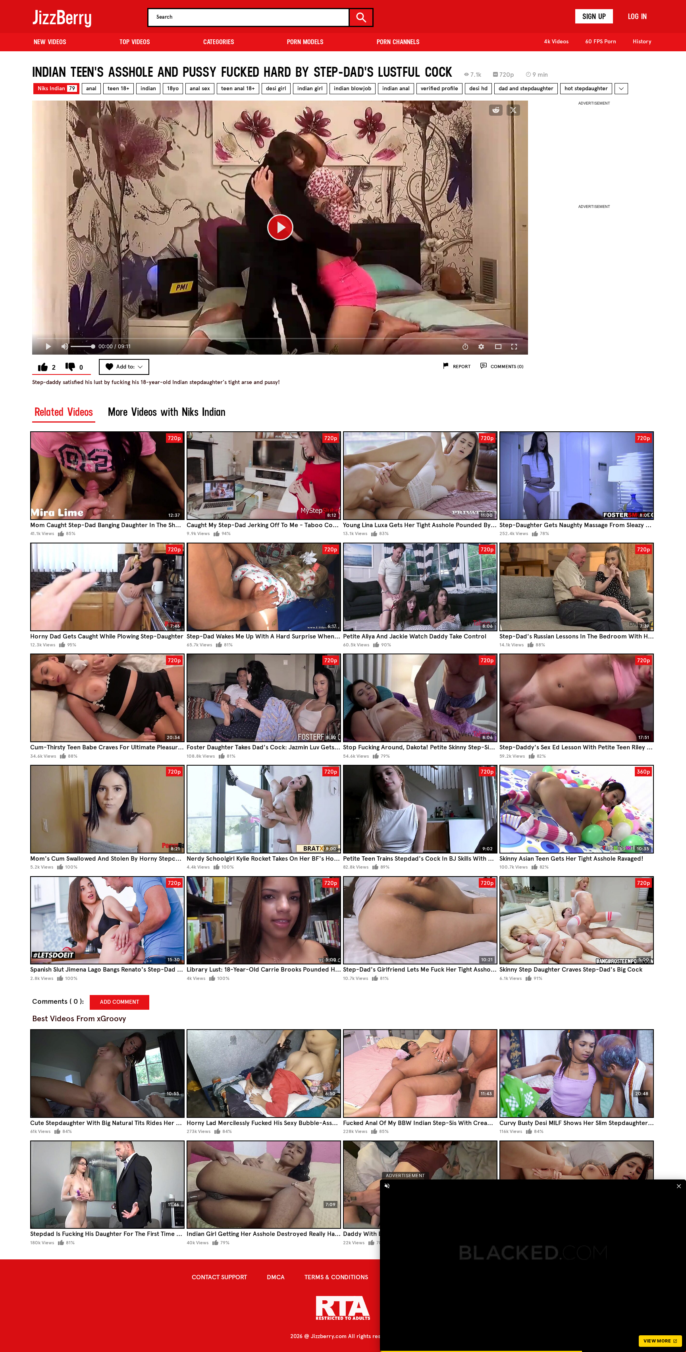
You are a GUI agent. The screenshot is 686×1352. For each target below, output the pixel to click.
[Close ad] (679, 1208)
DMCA (276, 1277)
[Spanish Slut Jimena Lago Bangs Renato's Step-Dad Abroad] (107, 920)
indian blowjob (352, 88)
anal (91, 88)
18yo (173, 88)
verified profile (439, 88)
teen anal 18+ (238, 88)
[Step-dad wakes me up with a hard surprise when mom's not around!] (264, 587)
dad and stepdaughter (526, 88)
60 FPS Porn (600, 41)
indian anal (396, 88)
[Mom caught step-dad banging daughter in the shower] (107, 475)
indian (148, 88)
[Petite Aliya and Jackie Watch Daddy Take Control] (420, 587)
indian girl (310, 88)
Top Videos (134, 41)
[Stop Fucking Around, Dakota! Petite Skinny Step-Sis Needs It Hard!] (420, 698)
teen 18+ (118, 88)
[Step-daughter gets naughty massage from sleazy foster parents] (576, 475)
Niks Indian (56, 88)
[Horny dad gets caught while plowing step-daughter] (107, 587)
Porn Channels (398, 41)
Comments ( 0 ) (57, 1001)
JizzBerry (62, 17)
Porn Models (305, 41)
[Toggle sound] (409, 1208)
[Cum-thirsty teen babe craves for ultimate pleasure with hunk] (107, 698)
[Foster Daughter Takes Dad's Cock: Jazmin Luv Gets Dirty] (264, 698)
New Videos (50, 41)
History (642, 41)
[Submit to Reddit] (496, 110)
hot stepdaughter (586, 88)
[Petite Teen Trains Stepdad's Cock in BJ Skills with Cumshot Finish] (420, 809)
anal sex (200, 88)
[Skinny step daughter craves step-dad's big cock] (576, 920)
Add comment (119, 1002)
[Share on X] (513, 110)
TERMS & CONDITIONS (336, 1277)
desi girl (276, 88)
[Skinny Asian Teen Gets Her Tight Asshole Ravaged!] (576, 809)
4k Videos (556, 41)
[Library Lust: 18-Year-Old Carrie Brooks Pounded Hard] (264, 920)
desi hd (478, 88)
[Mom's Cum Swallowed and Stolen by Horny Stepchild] (107, 809)
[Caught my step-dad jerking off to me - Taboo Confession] (264, 475)
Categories (218, 41)
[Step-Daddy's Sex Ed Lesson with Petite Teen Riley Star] (576, 698)
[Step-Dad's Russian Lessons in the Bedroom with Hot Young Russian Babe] (576, 587)
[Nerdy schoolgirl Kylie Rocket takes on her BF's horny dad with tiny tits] (264, 809)
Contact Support (219, 1277)
